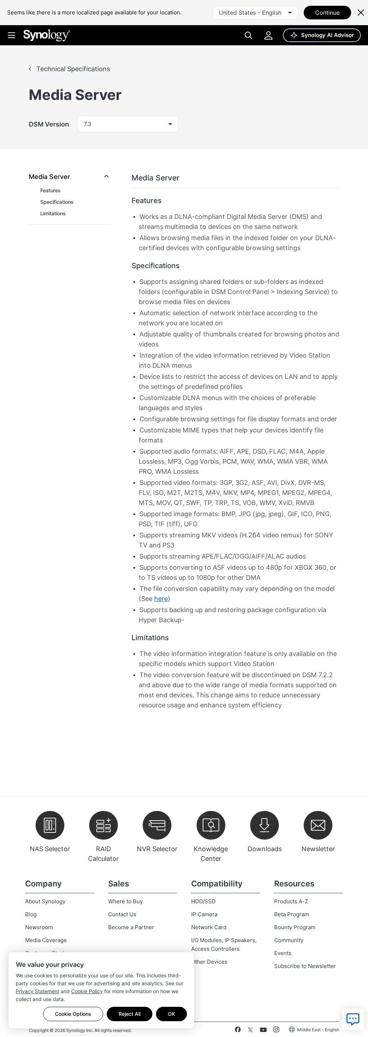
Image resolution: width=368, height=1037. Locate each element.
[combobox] (255, 12)
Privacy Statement (37, 991)
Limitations (53, 213)
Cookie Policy (87, 991)
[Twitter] (250, 1031)
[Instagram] (276, 1031)
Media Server (49, 176)
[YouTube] (263, 1031)
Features (50, 190)
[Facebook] (238, 1031)
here (161, 598)
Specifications (57, 202)
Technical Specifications (72, 69)
